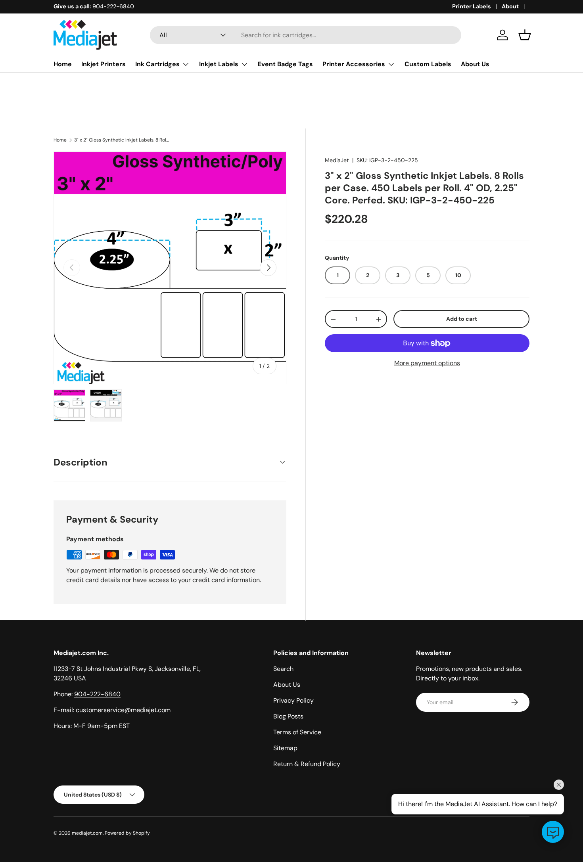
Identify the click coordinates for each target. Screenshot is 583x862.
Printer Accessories (353, 64)
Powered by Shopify (127, 833)
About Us (475, 64)
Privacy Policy (293, 700)
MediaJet (337, 160)
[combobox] (305, 35)
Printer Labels (471, 6)
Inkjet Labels (218, 64)
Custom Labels (428, 64)
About (510, 6)
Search (283, 669)
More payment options (427, 363)
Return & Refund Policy (306, 764)
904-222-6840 (97, 694)
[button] (524, 35)
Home (63, 64)
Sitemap (285, 748)
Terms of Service (297, 732)
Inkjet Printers (103, 64)
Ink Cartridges (157, 64)
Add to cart (461, 318)
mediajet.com (87, 833)
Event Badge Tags (285, 64)
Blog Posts (288, 716)
